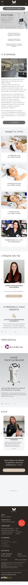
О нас (17, 528)
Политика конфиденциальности (8, 574)
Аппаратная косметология (7, 532)
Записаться (14, 296)
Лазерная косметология (6, 533)
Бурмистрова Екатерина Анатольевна (14, 286)
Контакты (18, 533)
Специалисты (19, 532)
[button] (15, 27)
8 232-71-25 (5, 556)
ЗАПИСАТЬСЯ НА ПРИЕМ (14, 8)
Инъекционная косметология (8, 530)
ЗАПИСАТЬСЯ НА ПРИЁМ (14, 470)
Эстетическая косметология (7, 528)
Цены (17, 530)
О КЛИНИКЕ (14, 122)
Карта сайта (5, 559)
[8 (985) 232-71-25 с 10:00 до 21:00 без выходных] (26, 1)
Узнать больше (6, 25)
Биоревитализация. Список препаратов (14, 439)
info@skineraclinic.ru (22, 555)
